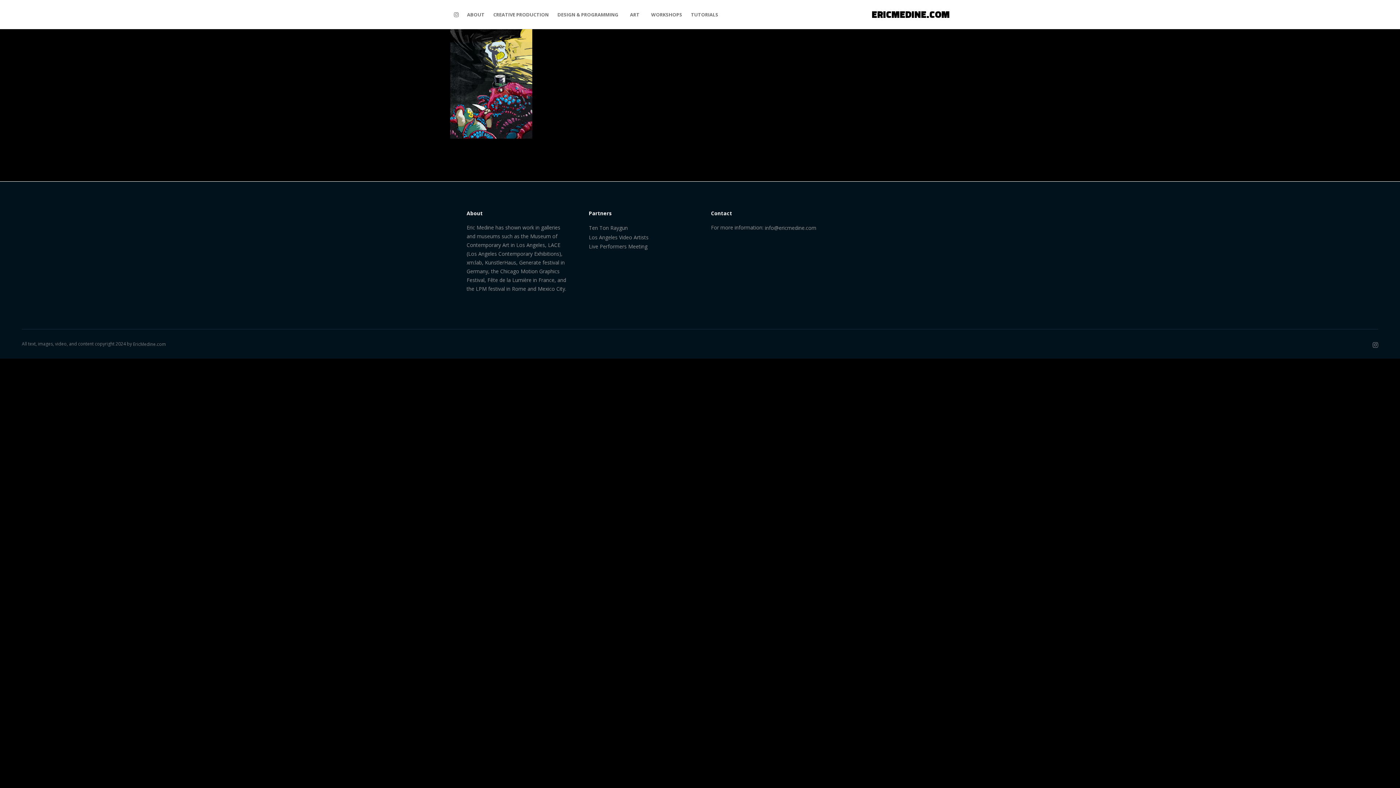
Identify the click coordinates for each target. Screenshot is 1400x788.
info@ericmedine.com (790, 227)
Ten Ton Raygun (608, 227)
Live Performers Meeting (618, 246)
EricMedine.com (149, 344)
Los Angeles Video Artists (619, 237)
